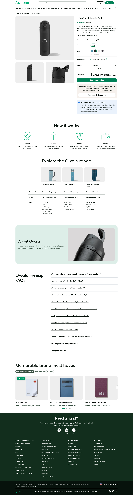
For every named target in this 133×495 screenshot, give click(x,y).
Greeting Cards (47, 467)
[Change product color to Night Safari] (102, 51)
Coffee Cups (19, 464)
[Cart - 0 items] (116, 3)
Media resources (99, 446)
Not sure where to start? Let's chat (93, 102)
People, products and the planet (104, 449)
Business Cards (46, 443)
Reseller (96, 464)
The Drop (97, 458)
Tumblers (18, 458)
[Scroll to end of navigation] (116, 8)
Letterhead (45, 470)
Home (17, 13)
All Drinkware (19, 470)
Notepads (18, 449)
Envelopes (71, 443)
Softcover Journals (74, 455)
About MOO (98, 443)
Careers (96, 455)
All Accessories (72, 464)
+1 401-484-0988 (106, 109)
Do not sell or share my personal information (76, 484)
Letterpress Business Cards (50, 452)
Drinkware (25, 13)
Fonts (39, 484)
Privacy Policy (32, 484)
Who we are (98, 452)
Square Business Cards (49, 446)
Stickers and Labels (48, 458)
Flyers (43, 464)
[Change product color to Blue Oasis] (92, 51)
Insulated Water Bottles (23, 467)
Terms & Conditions (21, 484)
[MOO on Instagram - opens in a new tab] (113, 492)
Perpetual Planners (74, 458)
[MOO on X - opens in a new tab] (117, 491)
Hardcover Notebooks (75, 452)
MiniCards (45, 449)
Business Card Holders (75, 449)
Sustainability (32, 486)
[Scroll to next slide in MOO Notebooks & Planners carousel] (117, 387)
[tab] (81, 22)
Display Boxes (72, 446)
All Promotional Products (23, 473)
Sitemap (44, 484)
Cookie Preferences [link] (21, 486)
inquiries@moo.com (91, 109)
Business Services (99, 461)
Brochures (45, 461)
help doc (109, 90)
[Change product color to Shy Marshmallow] (99, 51)
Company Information (55, 484)
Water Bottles (20, 455)
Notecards (45, 473)
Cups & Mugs (19, 461)
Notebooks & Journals (22, 443)
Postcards (45, 455)
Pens (16, 452)
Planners (18, 446)
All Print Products (47, 476)
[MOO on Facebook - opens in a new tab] (110, 491)
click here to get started (89, 111)
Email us (80, 423)
